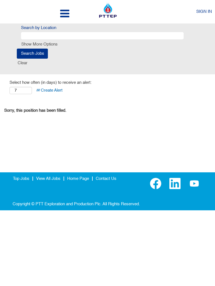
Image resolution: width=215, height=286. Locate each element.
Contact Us (106, 179)
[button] (36, 14)
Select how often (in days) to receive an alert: (51, 82)
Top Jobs (21, 179)
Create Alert (51, 90)
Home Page (78, 179)
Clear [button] (22, 63)
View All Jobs (48, 179)
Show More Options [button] (39, 44)
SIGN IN (204, 11)
